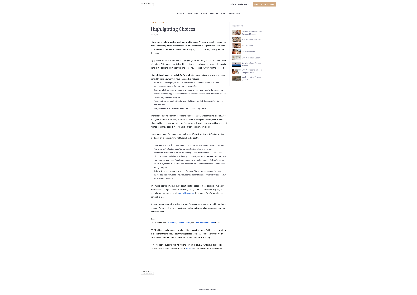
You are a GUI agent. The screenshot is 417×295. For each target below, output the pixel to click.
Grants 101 (181, 13)
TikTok (187, 223)
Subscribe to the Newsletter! (264, 4)
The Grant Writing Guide (204, 223)
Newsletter (171, 223)
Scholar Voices (234, 13)
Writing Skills (193, 13)
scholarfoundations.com (239, 4)
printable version (186, 193)
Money (223, 13)
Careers (204, 13)
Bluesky (180, 223)
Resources (214, 13)
